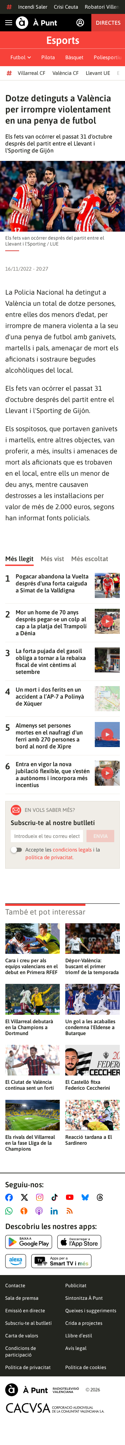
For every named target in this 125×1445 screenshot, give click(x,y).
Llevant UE (98, 73)
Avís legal (75, 1348)
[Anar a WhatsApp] (10, 1211)
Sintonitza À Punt (84, 1298)
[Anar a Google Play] (28, 1242)
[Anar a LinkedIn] (55, 1211)
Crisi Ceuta (66, 7)
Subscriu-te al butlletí (28, 1323)
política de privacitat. (49, 857)
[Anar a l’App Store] (79, 1242)
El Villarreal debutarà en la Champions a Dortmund (29, 1027)
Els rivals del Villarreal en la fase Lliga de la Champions (30, 1143)
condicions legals (72, 850)
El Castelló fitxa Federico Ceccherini (87, 1085)
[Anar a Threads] (102, 1197)
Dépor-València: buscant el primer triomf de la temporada (92, 966)
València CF (65, 73)
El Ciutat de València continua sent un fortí (29, 1085)
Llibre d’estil (78, 1335)
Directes (108, 23)
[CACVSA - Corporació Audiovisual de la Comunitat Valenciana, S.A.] (55, 1407)
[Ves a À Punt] (36, 22)
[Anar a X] (26, 1197)
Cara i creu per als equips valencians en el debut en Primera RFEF (31, 966)
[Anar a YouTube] (71, 1197)
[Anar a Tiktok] (56, 1197)
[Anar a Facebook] (10, 1197)
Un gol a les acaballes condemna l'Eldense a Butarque (90, 1027)
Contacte (15, 1285)
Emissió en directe (25, 1310)
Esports (62, 40)
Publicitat (75, 1285)
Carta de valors (21, 1335)
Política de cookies (85, 1367)
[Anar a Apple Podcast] (40, 1211)
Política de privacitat (28, 1367)
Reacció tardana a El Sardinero (88, 1140)
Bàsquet (74, 57)
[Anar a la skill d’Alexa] (15, 1261)
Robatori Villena (103, 7)
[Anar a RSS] (71, 1211)
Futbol (17, 57)
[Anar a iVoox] (25, 1211)
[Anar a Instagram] (41, 1197)
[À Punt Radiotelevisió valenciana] (42, 1389)
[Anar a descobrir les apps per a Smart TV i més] (61, 1261)
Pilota (48, 57)
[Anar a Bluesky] (87, 1197)
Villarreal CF (31, 73)
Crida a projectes (83, 1323)
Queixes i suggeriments (90, 1310)
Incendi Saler (32, 7)
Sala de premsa (22, 1298)
